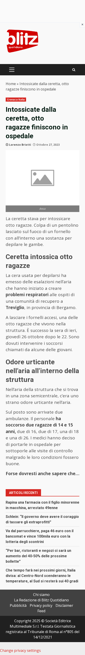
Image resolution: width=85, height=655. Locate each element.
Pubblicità (18, 605)
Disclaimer (64, 605)
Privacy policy (41, 605)
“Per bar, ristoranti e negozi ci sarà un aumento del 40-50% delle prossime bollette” (38, 556)
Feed (41, 610)
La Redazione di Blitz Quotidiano (41, 600)
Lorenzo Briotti (20, 145)
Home (11, 83)
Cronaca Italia (16, 99)
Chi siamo (41, 594)
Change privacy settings (20, 650)
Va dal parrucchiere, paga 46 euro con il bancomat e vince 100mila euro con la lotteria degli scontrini (39, 536)
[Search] (73, 69)
